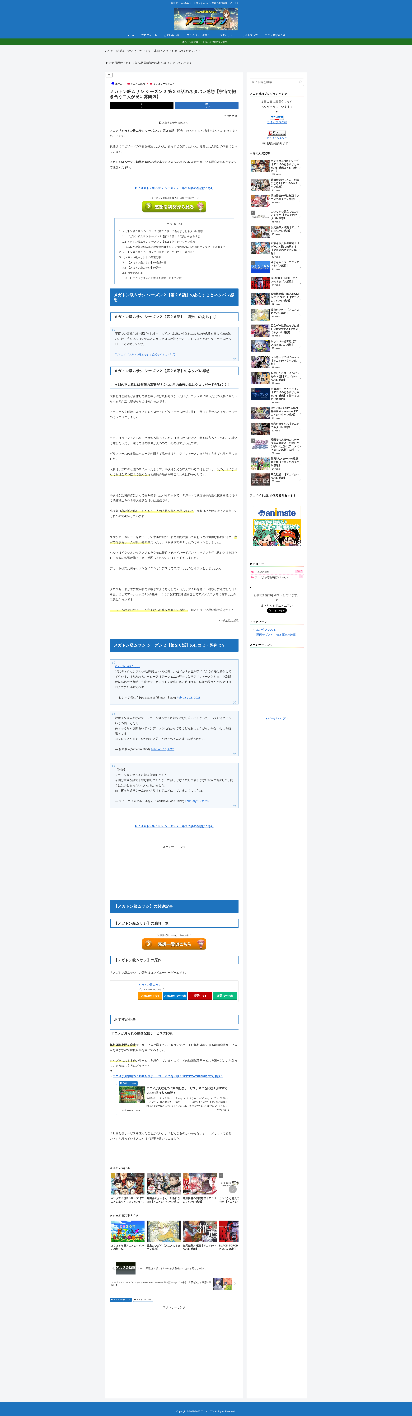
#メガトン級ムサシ (127, 664)
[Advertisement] (174, 867)
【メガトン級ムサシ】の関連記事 (141, 257)
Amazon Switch (175, 990)
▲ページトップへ (276, 718)
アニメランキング (277, 138)
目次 (169, 224)
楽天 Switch (225, 990)
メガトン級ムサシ (149, 980)
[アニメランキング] (277, 132)
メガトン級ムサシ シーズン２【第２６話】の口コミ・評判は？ (158, 251)
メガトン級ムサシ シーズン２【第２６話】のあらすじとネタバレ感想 (162, 231)
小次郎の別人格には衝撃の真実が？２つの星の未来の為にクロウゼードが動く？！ (180, 246)
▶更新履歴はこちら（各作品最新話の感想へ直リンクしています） (149, 63)
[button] (233, 1184)
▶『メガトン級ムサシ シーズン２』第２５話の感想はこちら (174, 188)
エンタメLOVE (266, 629)
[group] (127, 1184)
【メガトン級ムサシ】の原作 (144, 267)
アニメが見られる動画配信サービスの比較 (157, 278)
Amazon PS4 (150, 990)
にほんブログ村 (277, 122)
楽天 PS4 (200, 990)
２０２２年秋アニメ (122, 1295)
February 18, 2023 (188, 696)
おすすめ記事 (135, 272)
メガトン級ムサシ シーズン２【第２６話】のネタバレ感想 (161, 241)
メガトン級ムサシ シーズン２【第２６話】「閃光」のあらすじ (163, 236)
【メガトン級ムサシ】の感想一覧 (146, 262)
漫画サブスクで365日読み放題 (276, 634)
